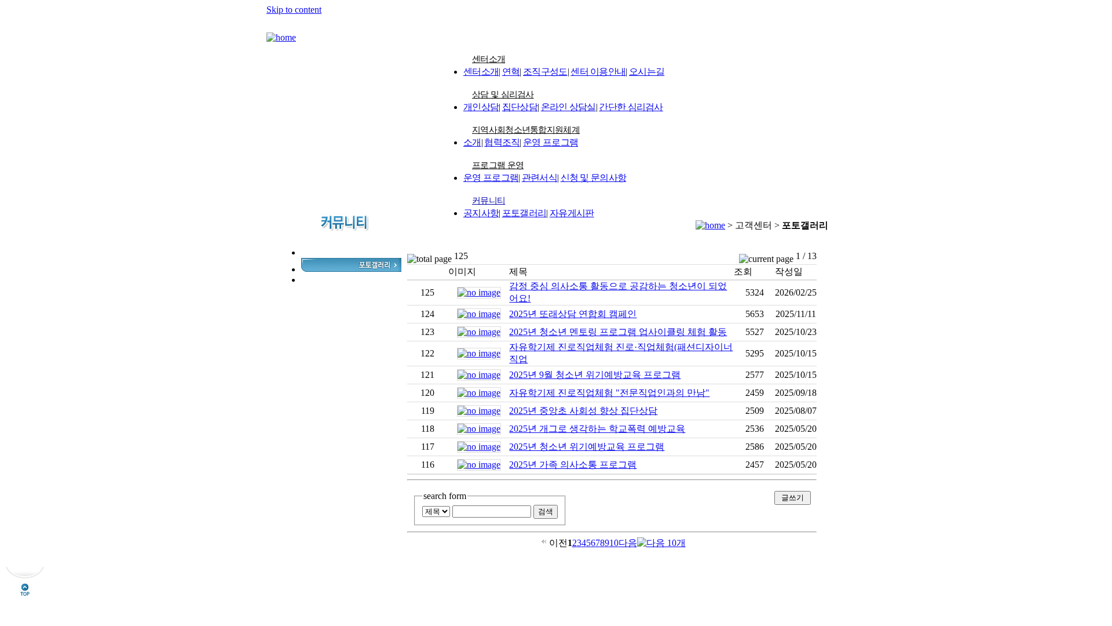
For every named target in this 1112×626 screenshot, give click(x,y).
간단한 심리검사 (631, 107)
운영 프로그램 (550, 142)
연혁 (511, 72)
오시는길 (646, 72)
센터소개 (488, 59)
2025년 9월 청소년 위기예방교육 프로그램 (595, 375)
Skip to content (293, 9)
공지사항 (481, 213)
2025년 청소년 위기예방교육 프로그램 (586, 447)
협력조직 (502, 142)
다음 (628, 543)
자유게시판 (572, 213)
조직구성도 (545, 72)
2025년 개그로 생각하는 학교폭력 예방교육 (597, 429)
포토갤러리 (524, 213)
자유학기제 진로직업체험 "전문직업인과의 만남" (609, 393)
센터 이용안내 (598, 72)
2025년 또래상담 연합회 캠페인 (573, 314)
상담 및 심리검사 (503, 94)
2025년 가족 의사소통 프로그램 (573, 465)
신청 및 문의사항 (594, 178)
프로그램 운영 (498, 165)
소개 (472, 142)
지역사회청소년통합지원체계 (526, 129)
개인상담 (481, 107)
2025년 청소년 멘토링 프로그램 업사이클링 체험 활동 (618, 332)
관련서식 (539, 178)
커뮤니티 (488, 200)
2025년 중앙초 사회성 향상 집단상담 (583, 411)
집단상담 (519, 107)
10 (614, 543)
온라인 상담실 (568, 107)
